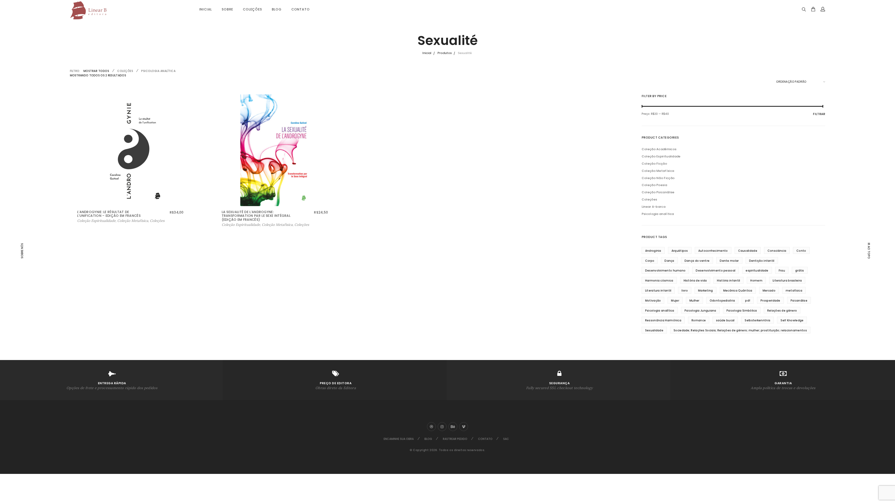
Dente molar (729, 261)
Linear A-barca (653, 206)
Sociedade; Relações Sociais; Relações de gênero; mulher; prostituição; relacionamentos (740, 330)
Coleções (252, 9)
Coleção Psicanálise (658, 192)
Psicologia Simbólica (741, 311)
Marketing (705, 290)
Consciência (777, 251)
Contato (300, 9)
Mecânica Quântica (737, 290)
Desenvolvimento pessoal (715, 270)
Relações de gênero (782, 311)
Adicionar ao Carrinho (96, 221)
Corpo (649, 261)
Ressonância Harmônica (663, 320)
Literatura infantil (658, 290)
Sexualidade (654, 330)
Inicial (205, 9)
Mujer (675, 300)
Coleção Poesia (654, 185)
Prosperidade (770, 300)
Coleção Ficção (654, 163)
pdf (747, 300)
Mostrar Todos (96, 71)
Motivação (653, 300)
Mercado (769, 290)
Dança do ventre (697, 261)
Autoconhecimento (713, 251)
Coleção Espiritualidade (661, 156)
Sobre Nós (22, 250)
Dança (669, 261)
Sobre (227, 9)
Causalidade (747, 251)
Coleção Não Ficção (658, 178)
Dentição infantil (762, 261)
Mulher (694, 300)
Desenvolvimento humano (665, 270)
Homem (756, 280)
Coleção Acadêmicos (659, 149)
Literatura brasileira (787, 280)
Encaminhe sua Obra (399, 439)
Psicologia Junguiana (700, 311)
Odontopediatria (722, 300)
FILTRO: (75, 71)
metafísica (794, 290)
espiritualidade (757, 270)
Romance (699, 320)
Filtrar (819, 114)
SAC (506, 439)
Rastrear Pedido (455, 439)
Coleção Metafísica (132, 220)
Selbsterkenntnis (757, 320)
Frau (782, 270)
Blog (277, 9)
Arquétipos (679, 251)
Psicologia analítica (158, 71)
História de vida (695, 280)
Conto (801, 251)
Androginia (653, 251)
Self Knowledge (792, 320)
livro (685, 290)
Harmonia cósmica (659, 280)
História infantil (728, 280)
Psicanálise (799, 300)
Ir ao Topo (868, 251)
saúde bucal (725, 320)
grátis (799, 270)
